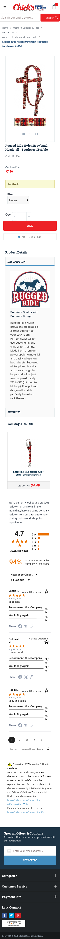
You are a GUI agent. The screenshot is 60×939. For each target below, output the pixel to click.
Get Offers (30, 860)
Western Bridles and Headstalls (19, 37)
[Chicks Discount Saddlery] (30, 6)
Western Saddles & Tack (26, 27)
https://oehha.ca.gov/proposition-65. (25, 812)
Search (53, 18)
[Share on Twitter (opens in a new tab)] (26, 626)
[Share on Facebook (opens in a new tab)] (20, 626)
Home (5, 27)
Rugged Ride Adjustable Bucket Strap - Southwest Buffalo (28, 473)
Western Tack (9, 32)
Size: (10, 194)
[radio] (41, 534)
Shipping (14, 412)
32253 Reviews (20, 550)
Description (17, 261)
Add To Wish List (32, 236)
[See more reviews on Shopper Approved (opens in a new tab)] (31, 626)
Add (30, 226)
